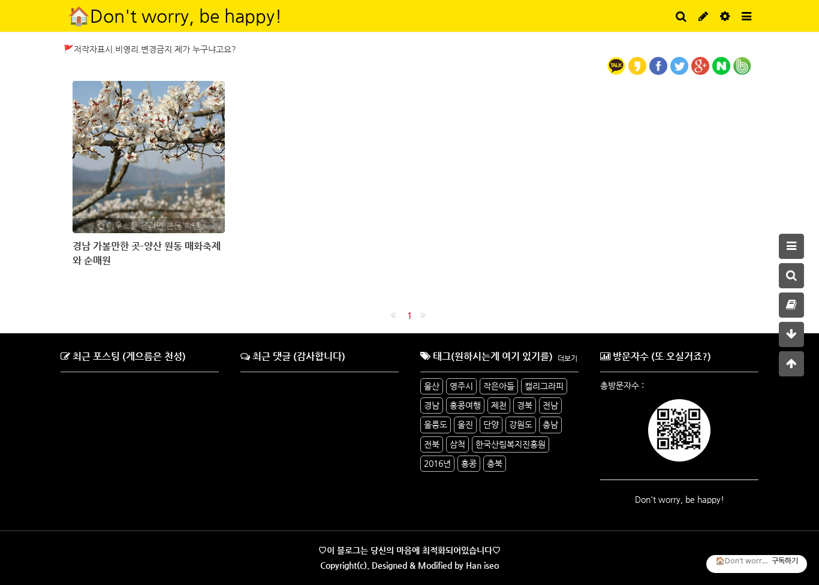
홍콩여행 (465, 405)
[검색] (791, 275)
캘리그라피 (544, 386)
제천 (499, 405)
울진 (465, 424)
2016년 (437, 463)
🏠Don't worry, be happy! (175, 15)
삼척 (457, 444)
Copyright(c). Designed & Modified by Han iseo (409, 565)
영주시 (461, 386)
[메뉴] (791, 246)
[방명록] (791, 305)
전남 (550, 405)
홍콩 (469, 463)
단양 (491, 424)
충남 (550, 424)
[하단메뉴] (791, 334)
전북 (431, 444)
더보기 (567, 358)
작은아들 (498, 386)
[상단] (791, 363)
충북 (494, 463)
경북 (524, 405)
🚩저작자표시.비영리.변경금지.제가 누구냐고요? (150, 49)
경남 (431, 405)
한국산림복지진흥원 (510, 444)
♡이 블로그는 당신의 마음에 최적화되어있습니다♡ (409, 550)
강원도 (520, 424)
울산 (431, 386)
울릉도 (435, 424)
